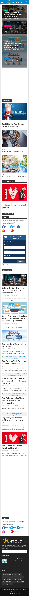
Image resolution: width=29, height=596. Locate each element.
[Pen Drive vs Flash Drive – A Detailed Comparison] (14, 357)
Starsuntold (14, 591)
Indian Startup (7, 26)
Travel (5, 10)
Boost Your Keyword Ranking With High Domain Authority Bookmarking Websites (12, 45)
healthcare (9, 579)
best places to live (7, 574)
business (14, 574)
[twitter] (13, 593)
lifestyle (20, 579)
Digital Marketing (8, 41)
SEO (15, 581)
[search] (26, 551)
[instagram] (15, 593)
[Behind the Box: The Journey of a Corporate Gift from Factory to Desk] (14, 280)
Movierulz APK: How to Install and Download (14, 206)
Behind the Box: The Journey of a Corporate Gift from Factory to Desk (13, 29)
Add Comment (16, 18)
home (15, 579)
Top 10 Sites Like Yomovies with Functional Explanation (13, 125)
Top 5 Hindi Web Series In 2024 (12, 151)
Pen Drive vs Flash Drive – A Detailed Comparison (14, 362)
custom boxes (6, 577)
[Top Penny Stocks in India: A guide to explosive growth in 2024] (14, 414)
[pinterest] (17, 593)
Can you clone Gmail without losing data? (12, 62)
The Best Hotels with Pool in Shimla (14, 176)
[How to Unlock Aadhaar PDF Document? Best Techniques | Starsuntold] (14, 374)
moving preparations (7, 581)
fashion (21, 577)
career (19, 574)
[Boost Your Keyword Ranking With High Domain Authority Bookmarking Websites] (14, 308)
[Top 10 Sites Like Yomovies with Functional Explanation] (14, 111)
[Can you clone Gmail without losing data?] (14, 60)
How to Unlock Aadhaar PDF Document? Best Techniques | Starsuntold (14, 380)
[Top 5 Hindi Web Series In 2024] (14, 138)
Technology (7, 59)
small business (20, 581)
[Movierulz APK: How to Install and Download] (14, 192)
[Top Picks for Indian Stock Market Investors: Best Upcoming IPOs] (14, 394)
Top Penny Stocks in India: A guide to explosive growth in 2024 (14, 420)
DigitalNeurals (18, 589)
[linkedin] (19, 593)
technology (5, 584)
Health (4, 579)
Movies (3, 122)
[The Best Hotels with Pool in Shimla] (14, 163)
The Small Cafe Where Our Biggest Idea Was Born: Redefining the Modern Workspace (14, 14)
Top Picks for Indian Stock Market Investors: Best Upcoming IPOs (13, 400)
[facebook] (11, 593)
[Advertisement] (14, 83)
